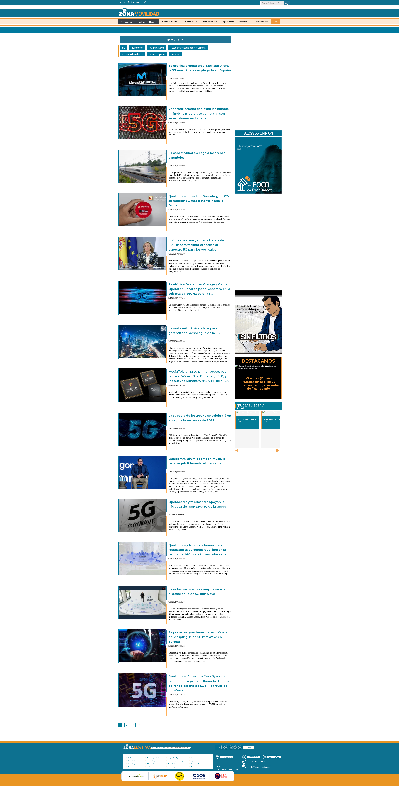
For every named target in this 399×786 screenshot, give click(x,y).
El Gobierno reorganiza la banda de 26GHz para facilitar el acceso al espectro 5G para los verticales (196, 244)
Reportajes (172, 767)
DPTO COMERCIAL (222, 769)
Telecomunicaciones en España (188, 47)
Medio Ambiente (210, 22)
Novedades (126, 22)
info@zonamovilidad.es (260, 767)
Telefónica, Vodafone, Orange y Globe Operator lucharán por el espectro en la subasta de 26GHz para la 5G (199, 288)
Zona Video (172, 764)
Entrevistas (195, 758)
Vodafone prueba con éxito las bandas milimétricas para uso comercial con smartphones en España (198, 113)
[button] (287, 3)
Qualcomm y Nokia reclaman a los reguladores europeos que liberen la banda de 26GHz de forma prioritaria (197, 549)
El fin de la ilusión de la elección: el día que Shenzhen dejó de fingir (251, 309)
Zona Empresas (261, 22)
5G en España (157, 54)
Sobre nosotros (227, 757)
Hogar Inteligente (169, 22)
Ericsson (175, 54)
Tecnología (244, 22)
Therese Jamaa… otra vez (249, 147)
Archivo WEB (273, 757)
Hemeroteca (253, 757)
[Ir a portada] (199, 11)
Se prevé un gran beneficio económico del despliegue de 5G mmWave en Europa (198, 637)
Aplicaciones (228, 22)
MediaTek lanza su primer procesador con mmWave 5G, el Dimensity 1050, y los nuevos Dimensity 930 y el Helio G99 (198, 376)
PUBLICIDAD (233, 769)
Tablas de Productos (198, 764)
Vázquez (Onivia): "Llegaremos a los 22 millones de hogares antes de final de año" (259, 383)
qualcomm (137, 47)
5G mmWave (156, 47)
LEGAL (218, 766)
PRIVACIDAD (225, 766)
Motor (275, 21)
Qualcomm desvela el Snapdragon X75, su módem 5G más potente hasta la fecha (199, 200)
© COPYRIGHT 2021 (159, 747)
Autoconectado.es (197, 767)
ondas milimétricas (132, 54)
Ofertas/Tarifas (153, 764)
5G (123, 47)
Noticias (153, 22)
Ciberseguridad (190, 22)
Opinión (194, 761)
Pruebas (141, 22)
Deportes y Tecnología (176, 761)
